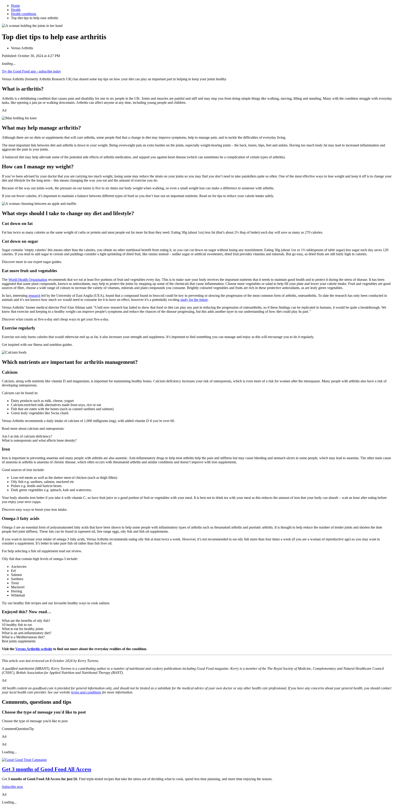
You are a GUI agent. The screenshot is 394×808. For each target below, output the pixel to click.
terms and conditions (86, 692)
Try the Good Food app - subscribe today (31, 71)
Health (16, 10)
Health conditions (23, 14)
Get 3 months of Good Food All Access (46, 769)
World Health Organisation (27, 279)
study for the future (194, 300)
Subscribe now (12, 787)
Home (15, 6)
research (34, 295)
